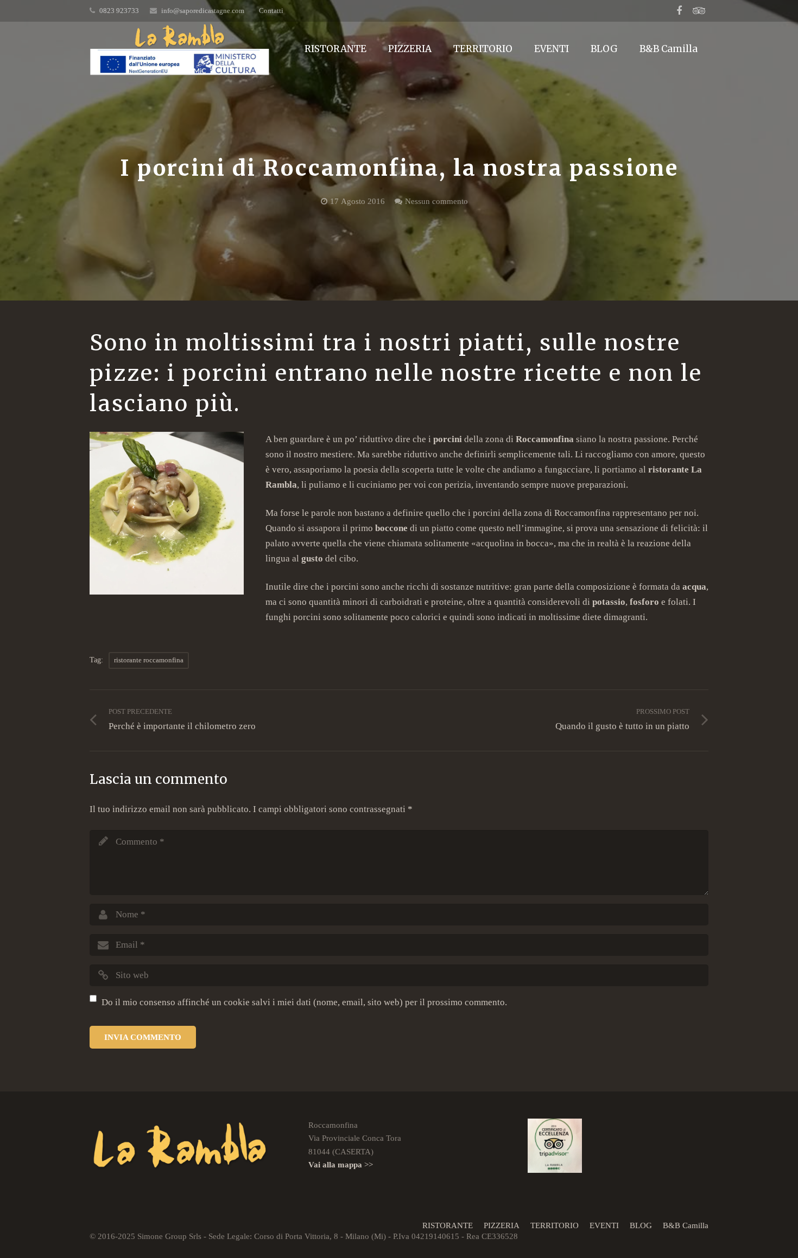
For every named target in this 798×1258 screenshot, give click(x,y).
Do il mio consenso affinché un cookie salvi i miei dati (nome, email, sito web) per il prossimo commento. (304, 1002)
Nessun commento (436, 201)
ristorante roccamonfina (148, 660)
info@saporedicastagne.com (202, 11)
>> (340, 1164)
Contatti (271, 11)
